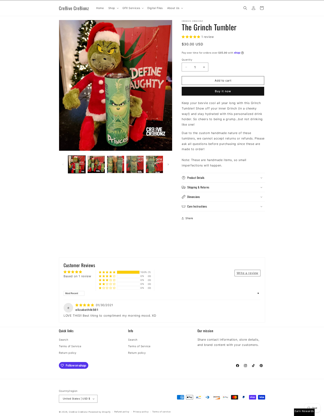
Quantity (187, 59)
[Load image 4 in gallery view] (135, 164)
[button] (113, 8)
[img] (85, 305)
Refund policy (121, 411)
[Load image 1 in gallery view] (77, 164)
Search (63, 339)
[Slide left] (63, 164)
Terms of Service (70, 346)
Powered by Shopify (99, 412)
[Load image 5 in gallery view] (154, 164)
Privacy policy (141, 411)
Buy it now (223, 91)
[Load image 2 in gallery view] (96, 164)
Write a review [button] (247, 273)
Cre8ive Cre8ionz (78, 412)
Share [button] (189, 218)
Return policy (67, 352)
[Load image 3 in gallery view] (115, 164)
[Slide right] (168, 164)
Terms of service (161, 411)
